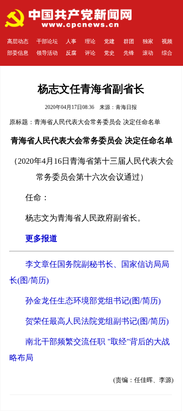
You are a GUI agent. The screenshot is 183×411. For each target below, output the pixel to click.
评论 (90, 53)
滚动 (148, 53)
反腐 (71, 53)
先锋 (128, 53)
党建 (109, 41)
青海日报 (126, 107)
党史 (109, 53)
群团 (128, 41)
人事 (71, 41)
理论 (90, 41)
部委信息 (17, 53)
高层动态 (17, 41)
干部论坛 (47, 41)
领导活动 (47, 53)
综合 (167, 53)
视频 (167, 41)
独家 (148, 41)
